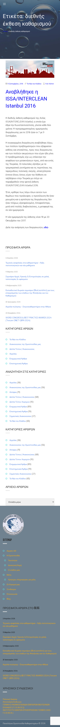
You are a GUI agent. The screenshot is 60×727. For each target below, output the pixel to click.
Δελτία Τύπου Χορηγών (19, 402)
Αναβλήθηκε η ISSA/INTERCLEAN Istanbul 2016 (26, 99)
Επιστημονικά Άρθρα (18, 363)
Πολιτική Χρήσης (10, 699)
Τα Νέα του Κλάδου (34, 84)
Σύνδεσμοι (11, 589)
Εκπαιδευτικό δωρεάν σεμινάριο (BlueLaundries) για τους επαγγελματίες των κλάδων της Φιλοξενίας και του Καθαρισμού (30, 293)
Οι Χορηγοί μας (13, 584)
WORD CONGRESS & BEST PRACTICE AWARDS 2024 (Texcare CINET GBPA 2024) (28, 319)
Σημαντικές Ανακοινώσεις (20, 416)
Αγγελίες (13, 354)
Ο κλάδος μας (14, 570)
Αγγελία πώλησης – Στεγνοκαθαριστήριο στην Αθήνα (28, 306)
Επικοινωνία (12, 594)
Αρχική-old (11, 551)
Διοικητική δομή (15, 565)
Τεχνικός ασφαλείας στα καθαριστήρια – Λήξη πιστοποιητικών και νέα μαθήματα (25, 264)
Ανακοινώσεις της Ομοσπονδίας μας (25, 344)
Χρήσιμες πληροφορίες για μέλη (21, 579)
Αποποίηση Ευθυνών (12, 702)
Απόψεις (13, 392)
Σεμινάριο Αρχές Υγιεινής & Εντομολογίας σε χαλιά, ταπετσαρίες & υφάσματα (27, 277)
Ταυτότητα (12, 560)
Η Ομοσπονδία (13, 555)
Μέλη (9, 575)
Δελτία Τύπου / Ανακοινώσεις (21, 349)
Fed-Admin (49, 84)
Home (5, 31)
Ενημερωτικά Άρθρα (18, 358)
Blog (8, 599)
